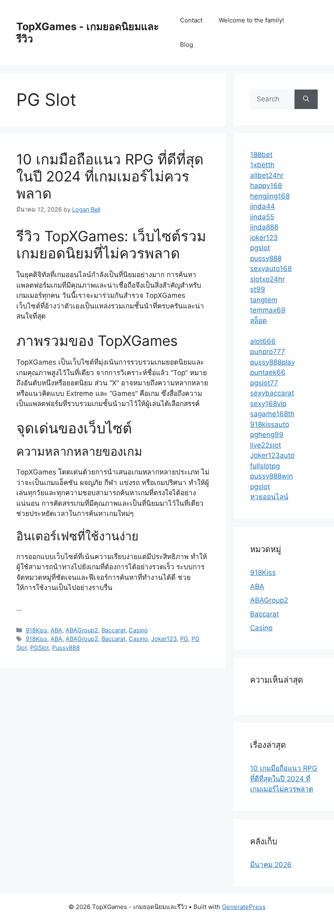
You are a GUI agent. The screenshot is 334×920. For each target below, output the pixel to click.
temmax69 (268, 310)
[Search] (306, 99)
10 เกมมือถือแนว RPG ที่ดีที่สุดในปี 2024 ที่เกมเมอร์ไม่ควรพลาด (110, 176)
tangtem (263, 300)
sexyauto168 (271, 268)
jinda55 (262, 217)
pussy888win (271, 476)
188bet (261, 155)
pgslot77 (264, 383)
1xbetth (262, 165)
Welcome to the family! (251, 20)
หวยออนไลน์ (269, 497)
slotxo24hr (267, 279)
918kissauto (269, 424)
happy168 (266, 185)
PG (184, 638)
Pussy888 (66, 647)
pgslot (260, 248)
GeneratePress (244, 907)
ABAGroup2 (82, 630)
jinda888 (264, 227)
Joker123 (164, 638)
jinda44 (262, 206)
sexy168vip (268, 404)
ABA (56, 630)
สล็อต (258, 321)
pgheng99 (266, 434)
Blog (186, 44)
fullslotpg (265, 466)
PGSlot (39, 647)
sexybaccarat (272, 393)
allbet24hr (266, 175)
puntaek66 (268, 372)
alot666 (263, 341)
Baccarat (113, 630)
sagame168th (272, 414)
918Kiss (36, 630)
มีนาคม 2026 (271, 865)
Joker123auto (272, 455)
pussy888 (265, 258)
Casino (138, 630)
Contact (191, 20)
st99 (257, 289)
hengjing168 (270, 196)
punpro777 (267, 351)
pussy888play (272, 362)
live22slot (265, 445)
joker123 (264, 238)
